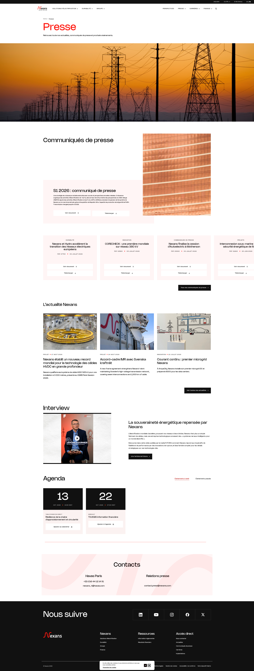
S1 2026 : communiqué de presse (84, 191)
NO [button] (149, 665)
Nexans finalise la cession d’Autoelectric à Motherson (184, 245)
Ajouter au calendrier (61, 527)
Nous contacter (181, 638)
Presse (181, 8)
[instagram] (172, 614)
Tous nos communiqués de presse (193, 287)
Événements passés (203, 479)
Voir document (70, 213)
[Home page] (42, 8)
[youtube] (156, 614)
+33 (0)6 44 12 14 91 (94, 582)
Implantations (180, 653)
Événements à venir (182, 479)
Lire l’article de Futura (139, 456)
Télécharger (109, 213)
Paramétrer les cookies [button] (109, 667)
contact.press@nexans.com (157, 586)
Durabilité (86, 8)
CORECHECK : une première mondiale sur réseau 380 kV (127, 245)
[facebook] (187, 614)
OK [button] (145, 665)
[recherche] (216, 8)
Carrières (194, 8)
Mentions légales (158, 666)
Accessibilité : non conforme (187, 666)
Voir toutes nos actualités (196, 390)
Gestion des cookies (171, 666)
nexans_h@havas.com (93, 586)
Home (45, 18)
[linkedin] (140, 614)
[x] (203, 614)
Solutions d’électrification (64, 8)
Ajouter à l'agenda (104, 524)
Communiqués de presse (184, 646)
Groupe (100, 8)
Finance (207, 8)
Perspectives (168, 8)
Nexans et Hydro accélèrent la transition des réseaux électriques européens (70, 247)
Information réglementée (146, 638)
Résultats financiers (144, 642)
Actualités (179, 642)
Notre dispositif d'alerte (204, 666)
